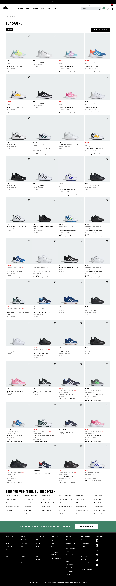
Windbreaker (27, 510)
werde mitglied (105, 5)
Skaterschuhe (80, 499)
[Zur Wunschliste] (107, 9)
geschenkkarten (97, 5)
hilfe (75, 5)
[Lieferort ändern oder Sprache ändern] (112, 5)
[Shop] (5, 8)
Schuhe (43, 8)
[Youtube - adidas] (103, 565)
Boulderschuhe (81, 514)
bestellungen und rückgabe (84, 5)
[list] (48, 29)
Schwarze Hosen (46, 499)
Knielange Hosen (28, 514)
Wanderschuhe (81, 506)
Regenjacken (45, 514)
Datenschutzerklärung (63, 582)
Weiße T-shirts (45, 496)
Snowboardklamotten (30, 503)
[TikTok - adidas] (103, 560)
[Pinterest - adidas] (103, 555)
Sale (55, 8)
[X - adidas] (103, 550)
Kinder (35, 8)
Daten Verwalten (46, 582)
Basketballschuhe (99, 503)
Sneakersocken (46, 510)
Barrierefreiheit (83, 582)
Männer (20, 8)
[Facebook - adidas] (103, 540)
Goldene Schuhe (46, 506)
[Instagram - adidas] (103, 545)
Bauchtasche (10, 503)
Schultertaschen (64, 514)
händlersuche (69, 5)
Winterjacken (80, 503)
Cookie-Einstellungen (35, 582)
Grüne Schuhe (98, 506)
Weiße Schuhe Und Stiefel (65, 496)
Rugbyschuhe (80, 496)
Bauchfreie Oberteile (12, 506)
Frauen (28, 8)
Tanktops (9, 514)
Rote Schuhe (63, 510)
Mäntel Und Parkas (12, 496)
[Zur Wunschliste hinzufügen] (28, 36)
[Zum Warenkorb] (111, 9)
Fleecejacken (98, 496)
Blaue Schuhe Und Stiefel (49, 503)
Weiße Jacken (98, 499)
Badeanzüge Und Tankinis (28, 500)
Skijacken (62, 503)
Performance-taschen (30, 496)
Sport (50, 8)
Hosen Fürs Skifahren (66, 506)
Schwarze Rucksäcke (83, 510)
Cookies (54, 582)
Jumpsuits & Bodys (12, 499)
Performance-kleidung (66, 499)
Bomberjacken (10, 510)
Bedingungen (74, 582)
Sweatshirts (27, 506)
